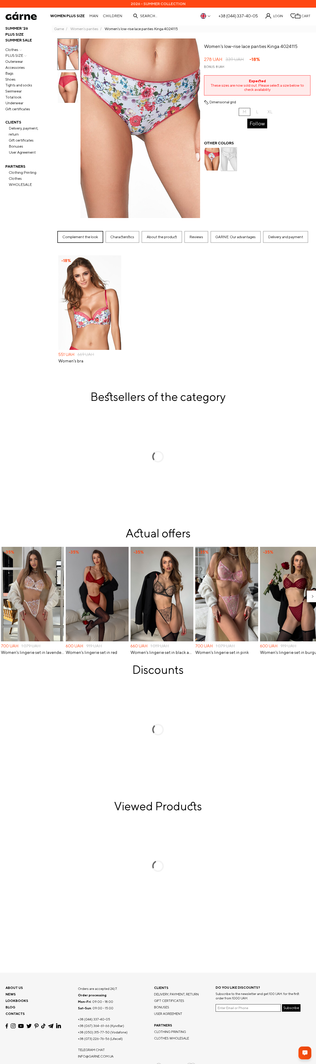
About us (14, 988)
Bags (9, 73)
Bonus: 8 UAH (214, 67)
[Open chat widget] (304, 1052)
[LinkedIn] (58, 1026)
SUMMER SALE (18, 40)
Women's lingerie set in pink (222, 652)
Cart (305, 16)
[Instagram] (13, 1026)
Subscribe (291, 1008)
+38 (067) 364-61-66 (93, 1026)
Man (93, 16)
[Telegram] (50, 1026)
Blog (10, 1007)
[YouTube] (21, 1026)
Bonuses (16, 146)
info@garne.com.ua (96, 1056)
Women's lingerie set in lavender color (32, 652)
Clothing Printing (22, 172)
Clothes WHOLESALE (20, 181)
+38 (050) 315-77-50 (94, 1032)
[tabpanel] (183, 310)
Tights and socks (18, 85)
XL (270, 111)
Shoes (10, 79)
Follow (257, 123)
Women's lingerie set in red (91, 652)
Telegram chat (91, 1050)
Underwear (14, 103)
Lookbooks (17, 1001)
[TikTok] (43, 1026)
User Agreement (22, 152)
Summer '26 (16, 28)
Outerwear (14, 61)
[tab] (162, 237)
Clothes (11, 50)
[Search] (135, 16)
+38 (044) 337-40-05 (238, 16)
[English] (206, 16)
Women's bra (71, 361)
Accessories (15, 67)
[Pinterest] (36, 1026)
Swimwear (13, 91)
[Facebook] (7, 1026)
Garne (59, 29)
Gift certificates (17, 109)
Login (278, 16)
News (11, 994)
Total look (13, 97)
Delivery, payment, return (23, 131)
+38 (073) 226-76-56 (93, 1039)
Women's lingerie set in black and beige (161, 652)
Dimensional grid (222, 102)
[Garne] (21, 16)
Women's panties (84, 29)
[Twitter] (29, 1026)
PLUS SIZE (14, 34)
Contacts (15, 1014)
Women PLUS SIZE (67, 16)
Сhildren (112, 16)
